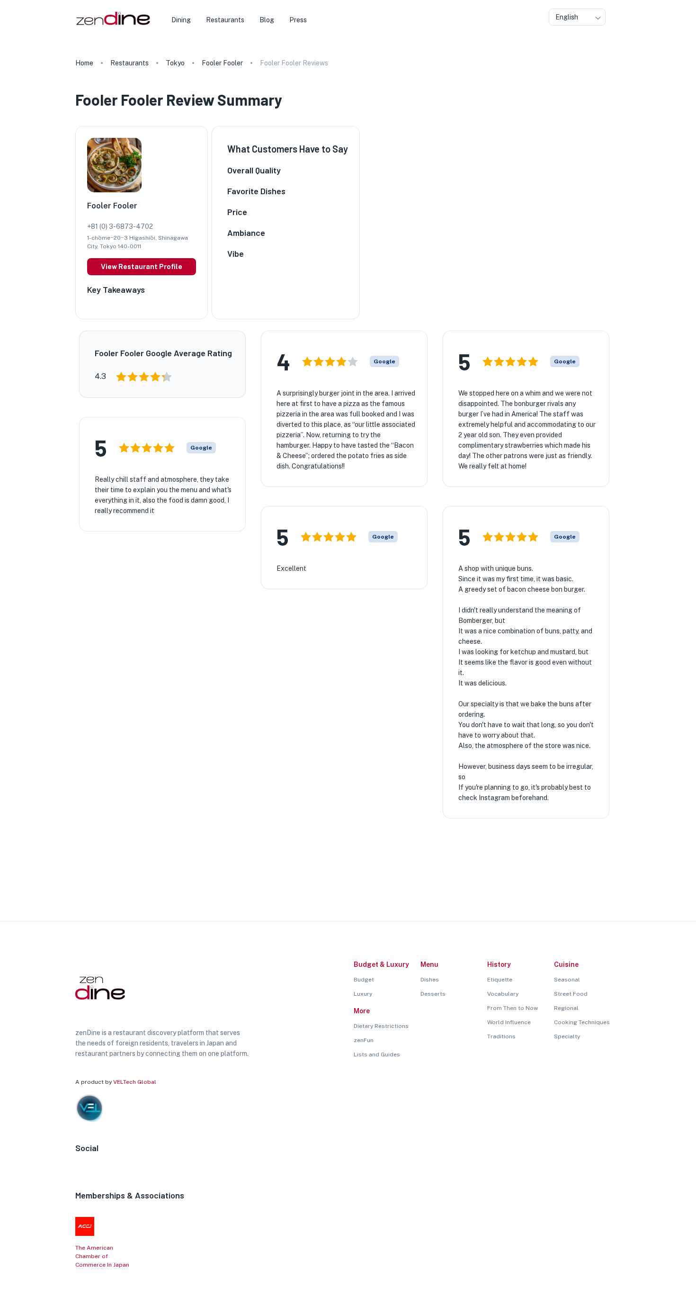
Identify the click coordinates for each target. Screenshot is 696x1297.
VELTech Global (134, 1082)
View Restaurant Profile (141, 266)
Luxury (363, 994)
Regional (566, 1008)
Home (84, 63)
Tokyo (175, 63)
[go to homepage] (112, 25)
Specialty (567, 1036)
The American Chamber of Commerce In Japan (102, 1256)
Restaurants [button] (225, 20)
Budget (364, 979)
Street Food (571, 994)
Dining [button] (181, 20)
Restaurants (129, 63)
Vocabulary (502, 994)
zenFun (364, 1040)
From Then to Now (512, 1008)
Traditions (501, 1036)
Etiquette (499, 979)
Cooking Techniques (582, 1022)
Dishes (429, 979)
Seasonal (567, 979)
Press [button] (298, 20)
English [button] (566, 17)
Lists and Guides (377, 1054)
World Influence (509, 1022)
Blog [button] (266, 20)
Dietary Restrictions (381, 1026)
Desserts (433, 994)
